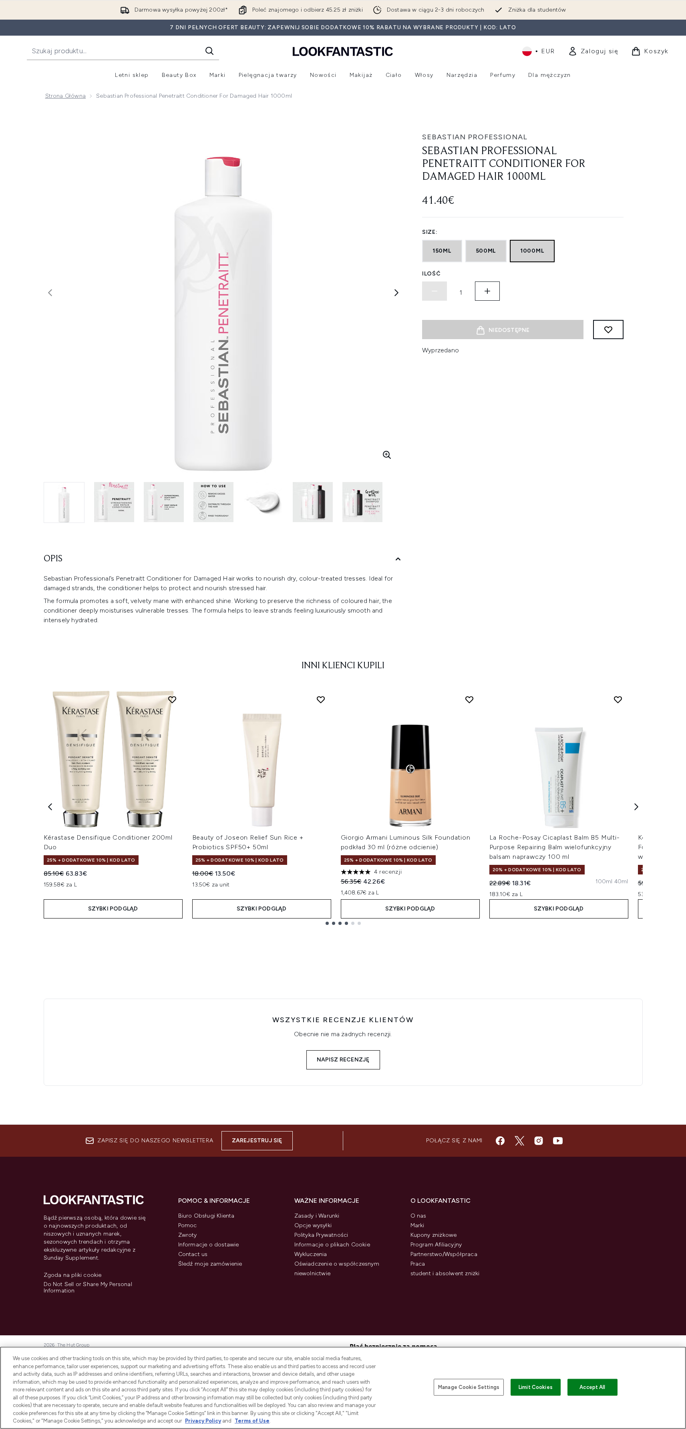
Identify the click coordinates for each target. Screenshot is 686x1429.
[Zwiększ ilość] (487, 291)
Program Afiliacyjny (436, 1244)
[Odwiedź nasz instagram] (538, 1140)
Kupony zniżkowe (433, 1235)
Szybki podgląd (113, 908)
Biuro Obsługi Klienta (206, 1215)
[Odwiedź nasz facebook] (500, 1140)
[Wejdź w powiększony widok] (386, 454)
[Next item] (636, 806)
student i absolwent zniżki (445, 1273)
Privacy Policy (203, 1421)
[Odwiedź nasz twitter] (519, 1140)
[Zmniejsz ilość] (434, 291)
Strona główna (65, 95)
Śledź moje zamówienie (210, 1263)
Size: (430, 232)
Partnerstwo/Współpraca (443, 1254)
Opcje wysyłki (313, 1225)
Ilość (431, 273)
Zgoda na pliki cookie (73, 1275)
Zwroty (187, 1235)
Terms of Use (252, 1421)
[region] (343, 1388)
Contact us (193, 1254)
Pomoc (187, 1225)
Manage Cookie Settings (468, 1387)
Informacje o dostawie (208, 1244)
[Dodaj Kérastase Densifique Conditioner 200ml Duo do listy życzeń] (172, 699)
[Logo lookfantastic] (343, 51)
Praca (417, 1263)
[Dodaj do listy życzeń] (608, 329)
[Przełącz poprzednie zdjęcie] (50, 292)
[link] (593, 51)
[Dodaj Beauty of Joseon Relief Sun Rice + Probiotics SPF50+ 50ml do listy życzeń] (320, 699)
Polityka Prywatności (321, 1235)
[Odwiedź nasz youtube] (557, 1140)
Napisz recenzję (343, 1059)
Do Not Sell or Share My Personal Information (88, 1287)
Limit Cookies (536, 1387)
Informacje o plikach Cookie (332, 1244)
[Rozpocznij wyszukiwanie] (209, 51)
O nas (418, 1215)
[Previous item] (50, 806)
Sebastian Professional (474, 137)
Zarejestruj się (257, 1140)
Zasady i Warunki (317, 1215)
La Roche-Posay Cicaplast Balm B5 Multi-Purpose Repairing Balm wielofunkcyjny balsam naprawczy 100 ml (554, 847)
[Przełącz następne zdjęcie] (396, 292)
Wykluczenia (310, 1254)
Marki (417, 1225)
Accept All (592, 1387)
